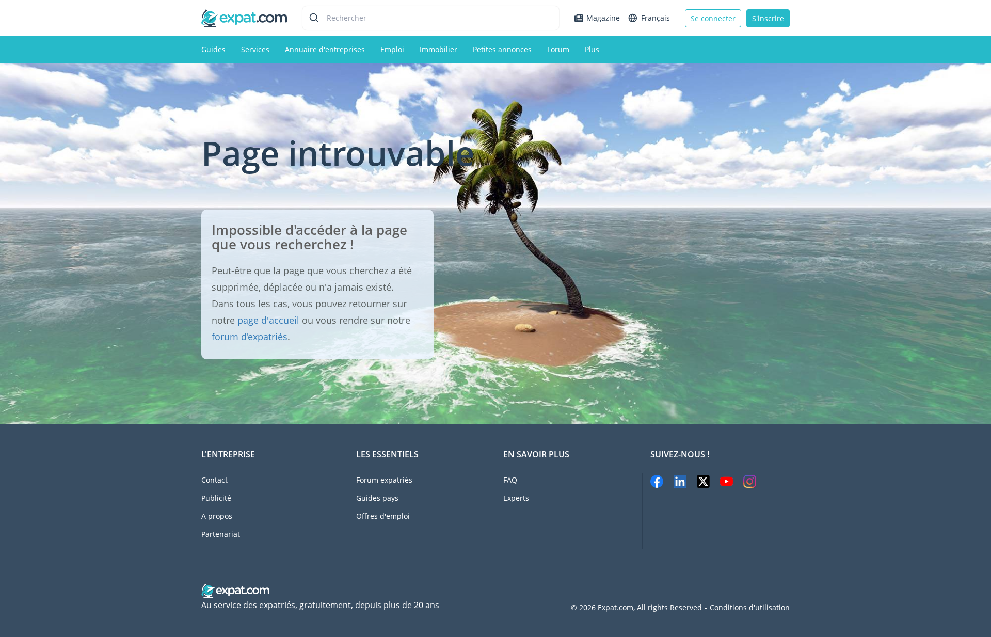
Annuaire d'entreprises (325, 49)
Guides (213, 49)
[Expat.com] (244, 17)
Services (255, 49)
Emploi (392, 49)
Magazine (603, 18)
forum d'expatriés (249, 336)
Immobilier (438, 49)
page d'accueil (268, 320)
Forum (558, 49)
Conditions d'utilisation (750, 607)
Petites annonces (502, 49)
